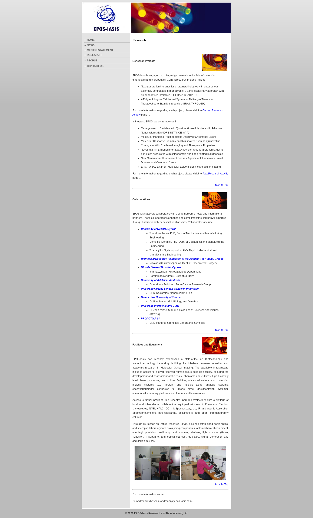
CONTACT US (95, 66)
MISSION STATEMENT (100, 50)
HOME (91, 39)
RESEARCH (94, 55)
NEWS (91, 45)
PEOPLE (92, 60)
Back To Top (221, 184)
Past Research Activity (215, 173)
